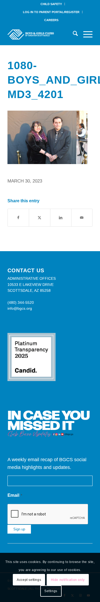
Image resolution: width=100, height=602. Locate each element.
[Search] (72, 34)
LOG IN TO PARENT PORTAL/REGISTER (51, 12)
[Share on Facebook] (18, 217)
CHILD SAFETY (51, 4)
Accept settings (29, 580)
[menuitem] (51, 4)
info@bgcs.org (19, 308)
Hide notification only (68, 580)
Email (14, 495)
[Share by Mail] (81, 217)
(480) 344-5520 (20, 302)
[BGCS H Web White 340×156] (41, 34)
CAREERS (51, 20)
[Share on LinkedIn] (60, 217)
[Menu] (85, 34)
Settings (50, 591)
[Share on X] (39, 217)
